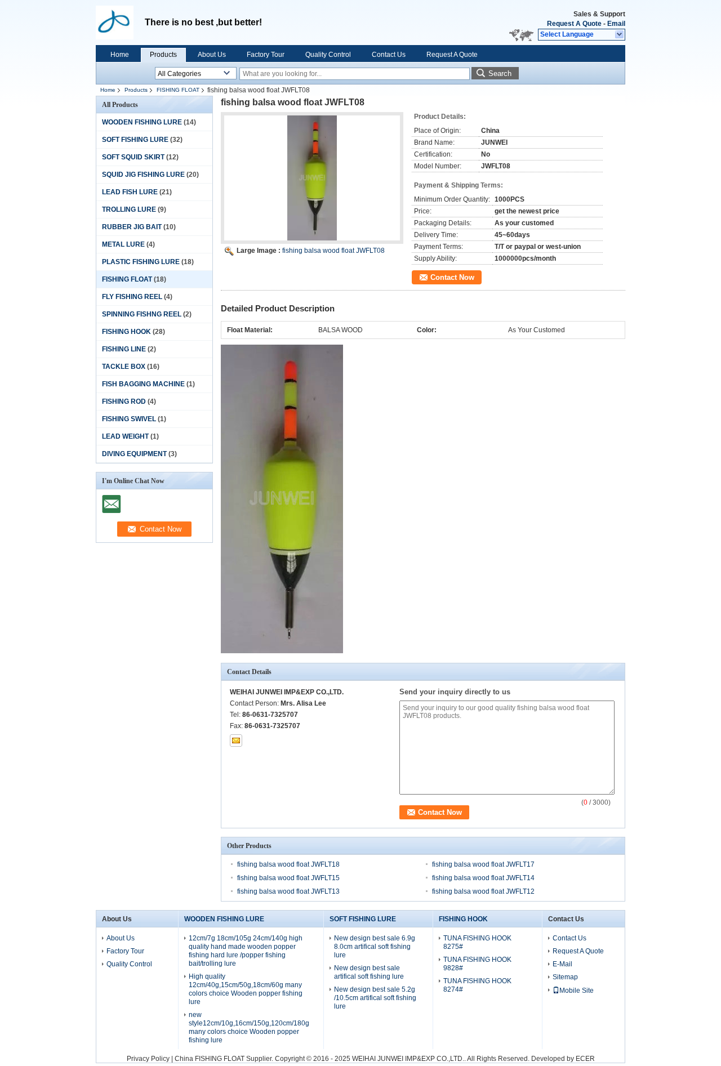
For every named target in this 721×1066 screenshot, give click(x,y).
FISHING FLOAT (178, 90)
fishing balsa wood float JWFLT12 (483, 891)
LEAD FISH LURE (130, 192)
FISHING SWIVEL (129, 419)
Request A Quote (574, 24)
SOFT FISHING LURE (135, 140)
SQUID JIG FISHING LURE (143, 175)
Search (499, 73)
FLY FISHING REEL (132, 297)
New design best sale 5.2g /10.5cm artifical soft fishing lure (375, 997)
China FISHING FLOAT (209, 1059)
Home (119, 55)
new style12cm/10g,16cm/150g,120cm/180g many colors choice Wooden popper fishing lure (249, 1027)
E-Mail (562, 964)
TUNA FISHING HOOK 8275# (477, 942)
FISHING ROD (124, 401)
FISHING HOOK (126, 332)
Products (163, 55)
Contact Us (389, 55)
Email (616, 24)
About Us (212, 55)
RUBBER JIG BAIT (132, 227)
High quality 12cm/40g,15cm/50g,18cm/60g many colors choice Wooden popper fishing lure (245, 989)
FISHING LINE (124, 349)
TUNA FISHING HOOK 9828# (477, 964)
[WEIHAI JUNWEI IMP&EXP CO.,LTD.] (620, 35)
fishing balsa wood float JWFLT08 (333, 251)
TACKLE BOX (123, 367)
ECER (585, 1059)
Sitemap (565, 977)
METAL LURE (123, 244)
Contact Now (452, 277)
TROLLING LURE (129, 209)
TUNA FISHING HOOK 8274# (477, 985)
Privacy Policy (148, 1059)
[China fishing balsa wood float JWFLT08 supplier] (312, 177)
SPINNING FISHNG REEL (141, 314)
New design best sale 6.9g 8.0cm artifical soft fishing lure (374, 946)
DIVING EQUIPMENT (134, 454)
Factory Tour (265, 55)
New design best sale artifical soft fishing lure (369, 972)
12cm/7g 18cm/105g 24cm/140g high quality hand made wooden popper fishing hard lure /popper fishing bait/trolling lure (245, 950)
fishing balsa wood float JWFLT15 (288, 878)
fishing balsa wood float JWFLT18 (288, 864)
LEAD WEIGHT (125, 436)
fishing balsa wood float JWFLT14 (483, 878)
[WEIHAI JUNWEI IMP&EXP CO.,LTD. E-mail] (236, 740)
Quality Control (328, 55)
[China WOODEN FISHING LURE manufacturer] (120, 22)
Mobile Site (576, 990)
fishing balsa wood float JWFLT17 (483, 864)
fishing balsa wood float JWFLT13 (288, 891)
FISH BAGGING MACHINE (143, 384)
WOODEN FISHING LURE (142, 122)
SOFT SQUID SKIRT (133, 157)
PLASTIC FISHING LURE (141, 262)
